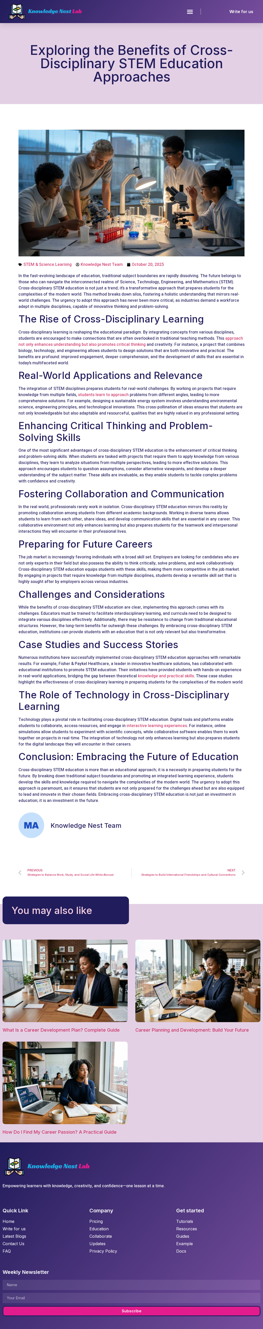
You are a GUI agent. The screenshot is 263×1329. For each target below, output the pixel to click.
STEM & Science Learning (47, 264)
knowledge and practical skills (166, 676)
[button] (190, 11)
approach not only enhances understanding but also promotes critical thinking (130, 341)
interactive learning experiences (157, 726)
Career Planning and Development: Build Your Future (192, 1030)
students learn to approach (103, 395)
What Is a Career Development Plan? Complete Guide (61, 1030)
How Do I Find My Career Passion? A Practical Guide (60, 1132)
